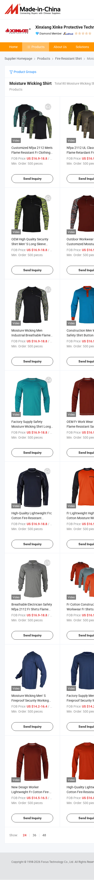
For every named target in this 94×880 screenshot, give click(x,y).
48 (44, 835)
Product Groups (24, 72)
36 (34, 835)
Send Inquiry (32, 178)
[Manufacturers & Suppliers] (33, 9)
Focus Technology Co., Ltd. (58, 862)
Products (37, 47)
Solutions (82, 47)
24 (24, 835)
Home (13, 47)
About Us (60, 47)
